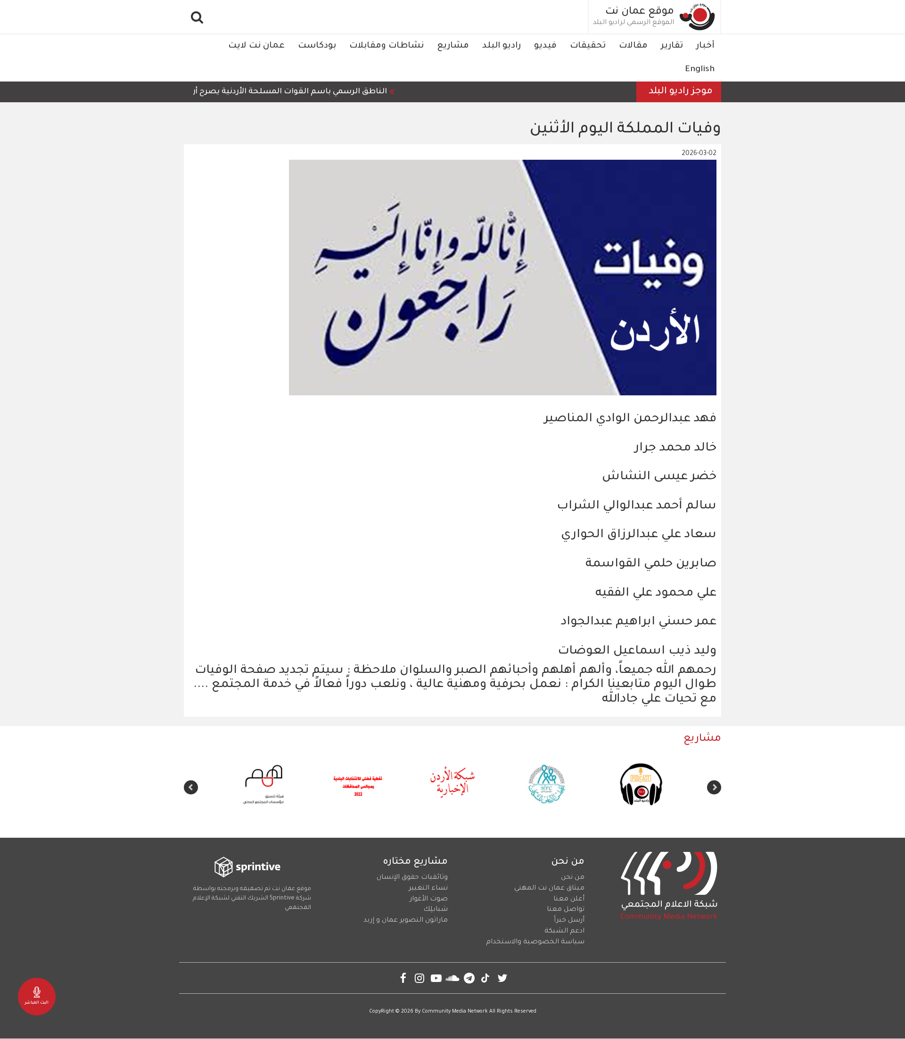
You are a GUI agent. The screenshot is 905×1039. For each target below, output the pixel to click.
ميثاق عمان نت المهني (549, 888)
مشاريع (453, 46)
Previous (714, 787)
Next (191, 787)
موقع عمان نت (639, 12)
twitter (502, 978)
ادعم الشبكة (564, 931)
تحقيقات (588, 46)
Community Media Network (455, 1011)
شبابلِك (435, 910)
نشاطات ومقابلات (386, 46)
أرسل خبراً (569, 920)
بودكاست (317, 46)
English (700, 69)
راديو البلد (501, 46)
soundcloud (452, 978)
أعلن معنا (568, 899)
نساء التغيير (428, 888)
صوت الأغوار (429, 899)
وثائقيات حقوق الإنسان (412, 878)
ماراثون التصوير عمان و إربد (405, 920)
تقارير (672, 46)
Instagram (419, 978)
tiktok (486, 978)
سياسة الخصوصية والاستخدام (535, 942)
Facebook (403, 978)
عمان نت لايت (256, 46)
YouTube (436, 978)
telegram (469, 978)
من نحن (572, 878)
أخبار (705, 46)
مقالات (633, 46)
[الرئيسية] (697, 16)
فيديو (545, 46)
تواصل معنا (565, 910)
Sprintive (282, 898)
